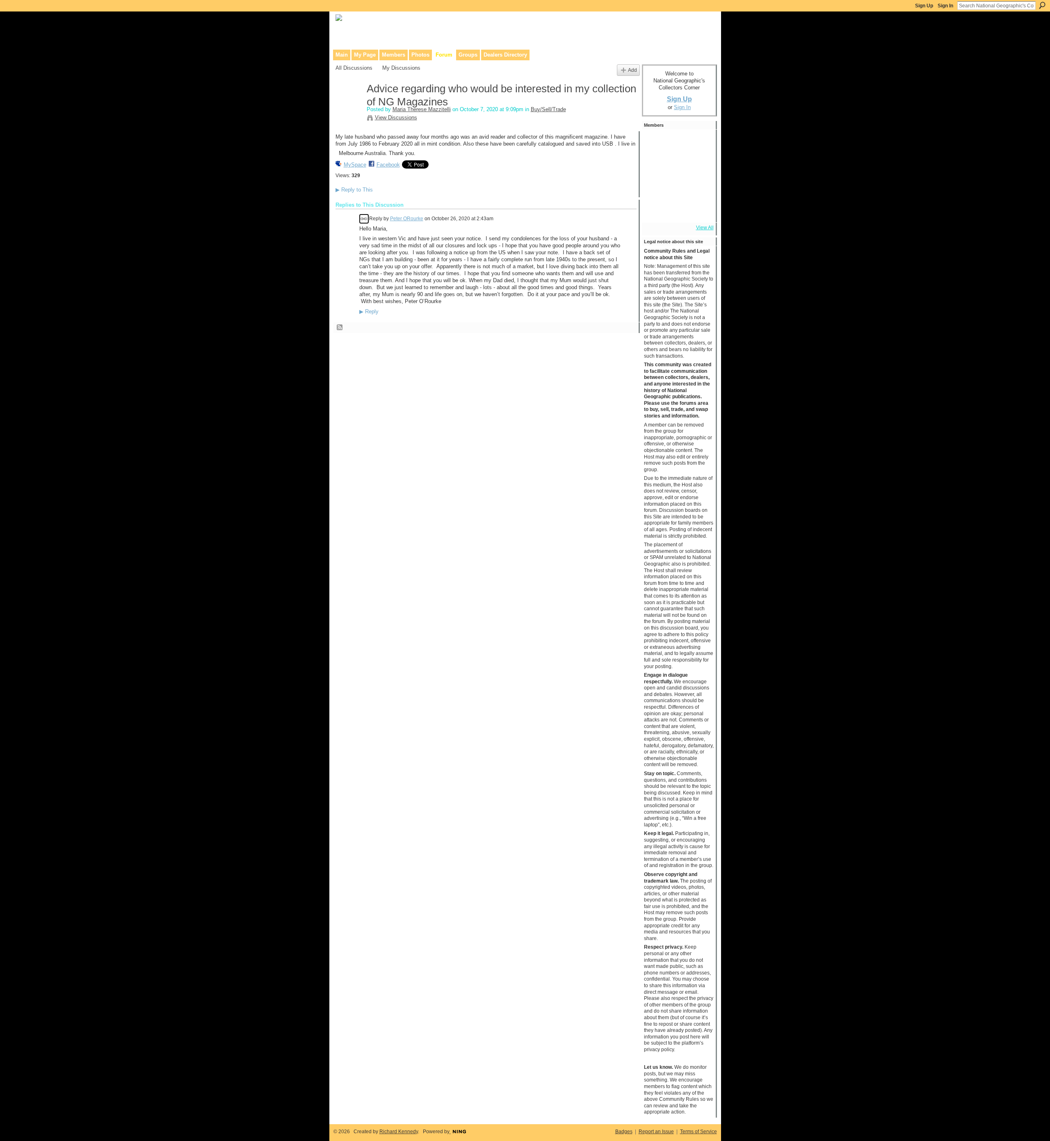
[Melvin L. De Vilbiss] (655, 165)
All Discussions (354, 68)
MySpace (355, 165)
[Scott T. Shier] (677, 143)
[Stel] (699, 143)
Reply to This (354, 190)
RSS (340, 327)
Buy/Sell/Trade (548, 109)
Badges (623, 1131)
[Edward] (677, 209)
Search (1042, 5)
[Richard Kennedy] (677, 165)
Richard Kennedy (398, 1131)
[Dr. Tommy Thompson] (699, 209)
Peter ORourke (406, 218)
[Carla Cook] (699, 165)
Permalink (364, 219)
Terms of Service (698, 1131)
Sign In (945, 6)
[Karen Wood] (655, 209)
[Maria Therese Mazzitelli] (349, 106)
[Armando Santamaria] (655, 187)
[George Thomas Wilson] (655, 143)
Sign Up (924, 6)
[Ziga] (699, 187)
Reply (369, 312)
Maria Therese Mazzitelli (422, 109)
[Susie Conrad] (677, 187)
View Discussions (396, 117)
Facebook (388, 165)
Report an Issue (656, 1131)
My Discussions (401, 68)
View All (705, 227)
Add (632, 70)
